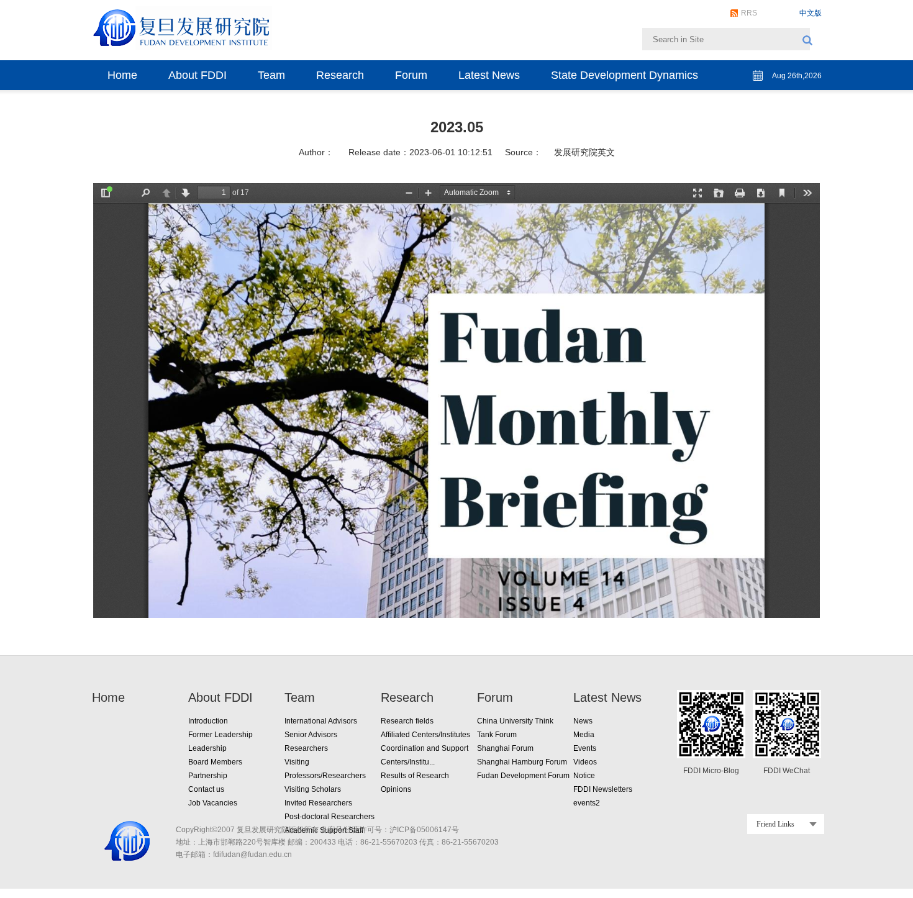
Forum (411, 75)
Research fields (407, 721)
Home (122, 75)
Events (584, 748)
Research (340, 75)
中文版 (810, 13)
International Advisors (320, 721)
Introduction (208, 721)
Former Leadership (220, 734)
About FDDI (197, 75)
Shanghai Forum (505, 748)
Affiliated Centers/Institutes (425, 734)
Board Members (215, 762)
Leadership (207, 748)
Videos (585, 762)
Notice (584, 775)
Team (271, 75)
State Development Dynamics (624, 75)
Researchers (306, 748)
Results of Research (415, 775)
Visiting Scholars (312, 789)
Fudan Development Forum (523, 775)
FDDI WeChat (786, 770)
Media (583, 734)
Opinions (396, 789)
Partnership (207, 775)
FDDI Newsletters (602, 789)
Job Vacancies (212, 803)
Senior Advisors (310, 734)
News (583, 721)
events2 (586, 803)
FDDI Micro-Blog (711, 770)
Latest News (489, 75)
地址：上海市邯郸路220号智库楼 (231, 842)
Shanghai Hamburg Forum (522, 762)
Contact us (206, 789)
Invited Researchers (318, 803)
